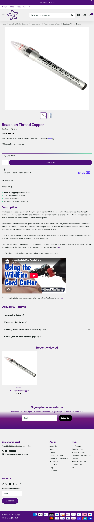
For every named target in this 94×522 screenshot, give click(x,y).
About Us (53, 446)
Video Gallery (54, 464)
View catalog (4, 15)
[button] (7, 160)
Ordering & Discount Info (81, 455)
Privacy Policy (77, 464)
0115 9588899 (10, 451)
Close (91, 0)
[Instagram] (3, 484)
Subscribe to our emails (11, 488)
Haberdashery (36, 24)
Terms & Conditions (79, 461)
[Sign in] (85, 15)
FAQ (73, 468)
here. (59, 247)
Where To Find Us (78, 452)
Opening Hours (77, 449)
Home (4, 24)
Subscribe (65, 418)
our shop (20, 144)
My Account (76, 446)
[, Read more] (79, 15)
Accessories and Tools (52, 24)
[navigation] (43, 115)
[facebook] (13, 484)
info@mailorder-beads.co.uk (16, 454)
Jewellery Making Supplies (18, 24)
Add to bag (50, 162)
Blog (51, 468)
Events (52, 452)
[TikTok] (20, 484)
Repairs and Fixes (56, 455)
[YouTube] (10, 484)
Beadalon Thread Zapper (19, 391)
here (61, 298)
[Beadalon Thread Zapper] (19, 368)
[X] (16, 484)
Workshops (54, 461)
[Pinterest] (6, 484)
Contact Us (54, 449)
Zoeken (72, 15)
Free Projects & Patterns (59, 458)
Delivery (75, 458)
